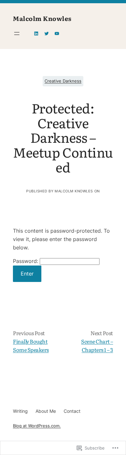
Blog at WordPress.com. (37, 425)
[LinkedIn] (36, 33)
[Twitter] (46, 33)
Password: (26, 261)
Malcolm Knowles (42, 18)
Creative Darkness (63, 81)
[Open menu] (17, 33)
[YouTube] (56, 33)
